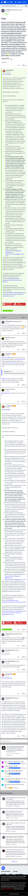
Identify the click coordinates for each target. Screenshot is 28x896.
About (11, 874)
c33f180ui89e (8, 10)
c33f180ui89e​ (7, 74)
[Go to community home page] (7, 2)
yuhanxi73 (8, 844)
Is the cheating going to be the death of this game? (15, 798)
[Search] (15, 2)
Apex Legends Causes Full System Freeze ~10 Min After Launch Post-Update (15, 837)
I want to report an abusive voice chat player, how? (15, 823)
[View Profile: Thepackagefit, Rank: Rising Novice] (3, 698)
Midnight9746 (8, 354)
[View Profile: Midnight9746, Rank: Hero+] (3, 354)
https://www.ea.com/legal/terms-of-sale (15, 579)
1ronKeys (8, 831)
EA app (15, 871)
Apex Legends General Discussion (9, 6)
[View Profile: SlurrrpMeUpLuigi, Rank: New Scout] (3, 651)
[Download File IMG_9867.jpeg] (11, 59)
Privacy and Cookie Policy (7, 889)
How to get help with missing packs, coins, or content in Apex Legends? (15, 779)
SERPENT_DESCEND (10, 856)
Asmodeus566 (9, 70)
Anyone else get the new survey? (14, 811)
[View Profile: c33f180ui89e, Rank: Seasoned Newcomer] (3, 10)
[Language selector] (12, 2)
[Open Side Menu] (2, 2)
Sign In (24, 2)
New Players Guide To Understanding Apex (14, 785)
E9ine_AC (6, 787)
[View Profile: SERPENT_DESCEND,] (3, 850)
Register (20, 2)
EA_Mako (6, 763)
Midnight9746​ (6, 393)
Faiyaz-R (7, 337)
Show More (14, 861)
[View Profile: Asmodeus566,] (4, 71)
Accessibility (19, 874)
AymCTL (8, 817)
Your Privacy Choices (14, 894)
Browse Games (5, 871)
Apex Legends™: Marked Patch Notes (14, 761)
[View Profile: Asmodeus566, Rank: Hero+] (3, 406)
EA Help (3, 874)
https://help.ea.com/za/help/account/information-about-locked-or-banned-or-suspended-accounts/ (14, 294)
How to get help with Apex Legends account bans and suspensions (13, 771)
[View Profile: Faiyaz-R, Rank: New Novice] (3, 338)
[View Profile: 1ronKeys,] (3, 824)
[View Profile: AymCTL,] (3, 812)
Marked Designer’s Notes (10, 766)
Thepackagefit (8, 698)
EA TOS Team (19, 359)
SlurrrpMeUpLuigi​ (7, 678)
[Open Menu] (26, 6)
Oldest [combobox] (24, 317)
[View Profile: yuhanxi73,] (3, 837)
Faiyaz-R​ (5, 378)
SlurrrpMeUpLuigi (9, 650)
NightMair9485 (9, 806)
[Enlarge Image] (14, 304)
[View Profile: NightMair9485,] (3, 798)
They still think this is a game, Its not (15, 849)
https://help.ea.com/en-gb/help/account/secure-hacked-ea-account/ (12, 280)
